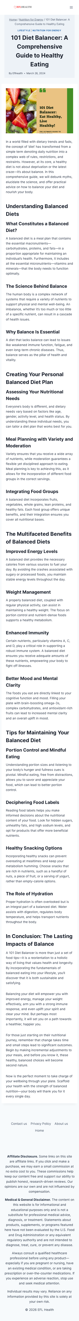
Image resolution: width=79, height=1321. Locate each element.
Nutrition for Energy (47, 30)
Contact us (19, 1124)
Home (39, 1130)
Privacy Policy (41, 1124)
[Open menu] (71, 7)
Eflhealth (17, 73)
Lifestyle (24, 30)
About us (61, 1124)
